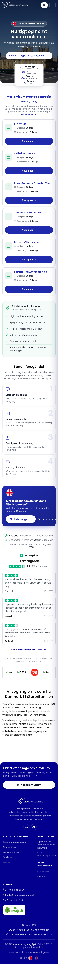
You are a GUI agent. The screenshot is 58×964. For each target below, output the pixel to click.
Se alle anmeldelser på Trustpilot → (29, 649)
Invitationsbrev (11, 852)
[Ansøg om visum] (44, 5)
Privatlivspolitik (16, 952)
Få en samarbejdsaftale (47, 854)
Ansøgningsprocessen (15, 842)
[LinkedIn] (26, 827)
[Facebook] (34, 827)
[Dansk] (30, 958)
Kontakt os (43, 871)
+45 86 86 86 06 (28, 114)
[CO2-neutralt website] (14, 910)
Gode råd (8, 857)
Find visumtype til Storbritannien (27, 55)
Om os (41, 876)
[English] (36, 958)
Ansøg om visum (31, 785)
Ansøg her (27, 141)
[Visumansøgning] (15, 5)
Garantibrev (9, 847)
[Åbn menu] (52, 5)
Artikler (6, 862)
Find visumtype (19, 519)
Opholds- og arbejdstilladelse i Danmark (46, 844)
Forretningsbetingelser (37, 952)
